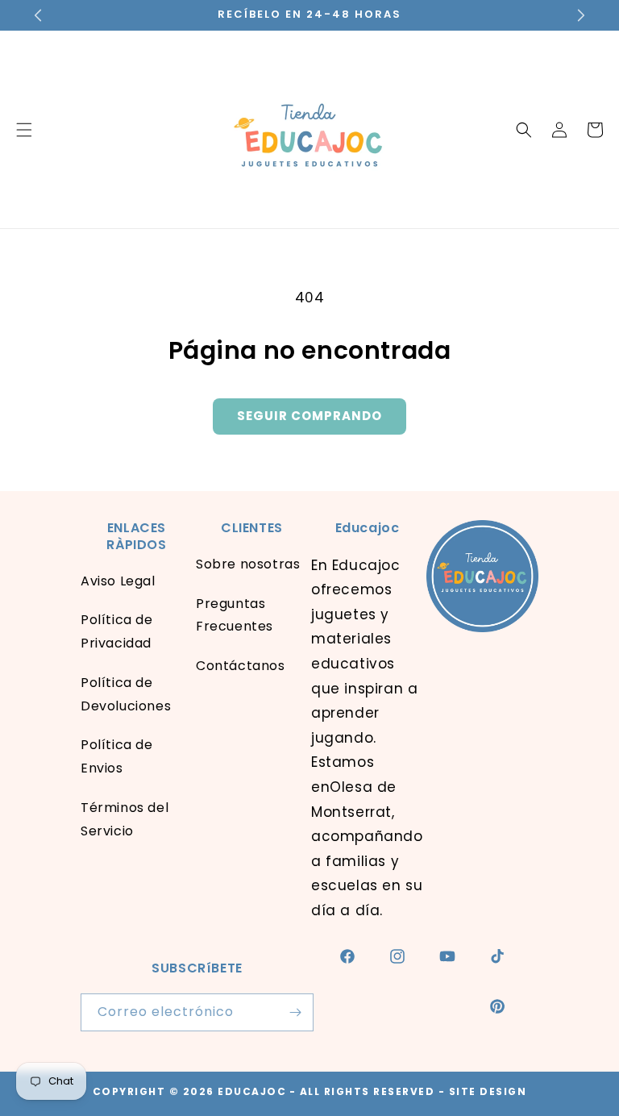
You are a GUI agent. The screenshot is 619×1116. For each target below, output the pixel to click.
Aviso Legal (118, 581)
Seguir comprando (309, 415)
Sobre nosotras (248, 564)
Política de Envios (117, 756)
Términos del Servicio (124, 819)
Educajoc (252, 1091)
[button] (524, 130)
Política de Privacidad (117, 631)
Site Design (488, 1091)
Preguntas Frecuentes (234, 615)
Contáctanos (240, 665)
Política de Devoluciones (126, 694)
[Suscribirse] (295, 1012)
